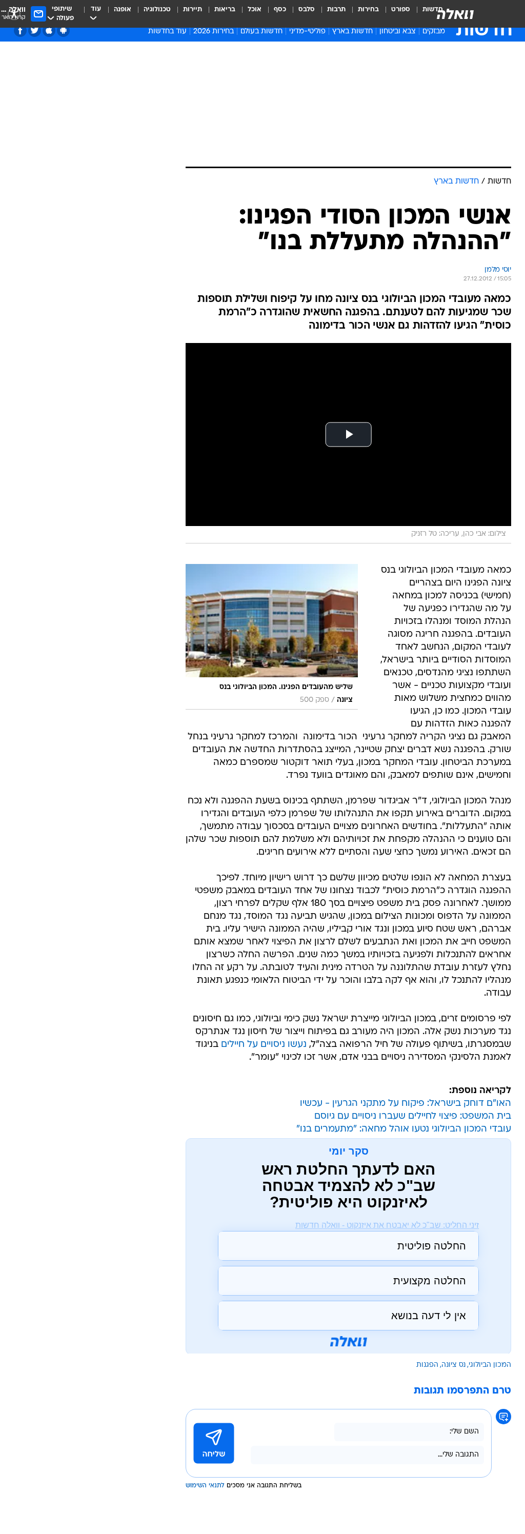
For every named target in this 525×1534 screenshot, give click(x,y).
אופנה (122, 9)
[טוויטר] (34, 30)
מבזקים (433, 31)
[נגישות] (14, 13)
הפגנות (427, 1365)
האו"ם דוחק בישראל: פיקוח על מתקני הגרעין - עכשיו (405, 1103)
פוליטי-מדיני (307, 31)
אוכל (254, 9)
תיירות (192, 9)
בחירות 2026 (213, 31)
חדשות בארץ (352, 31)
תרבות (336, 9)
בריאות (224, 9)
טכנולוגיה (157, 9)
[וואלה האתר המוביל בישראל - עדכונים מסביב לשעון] (455, 14)
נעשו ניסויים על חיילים (264, 1044)
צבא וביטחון (397, 31)
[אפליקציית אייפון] (49, 30)
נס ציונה (453, 1365)
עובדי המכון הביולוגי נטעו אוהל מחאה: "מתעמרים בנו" (403, 1129)
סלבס (306, 9)
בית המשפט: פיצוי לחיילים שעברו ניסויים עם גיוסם (412, 1116)
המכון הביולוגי (490, 1365)
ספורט (400, 9)
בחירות (368, 9)
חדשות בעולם (261, 31)
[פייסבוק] (20, 30)
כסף (280, 9)
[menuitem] (394, 14)
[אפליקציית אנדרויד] (63, 30)
